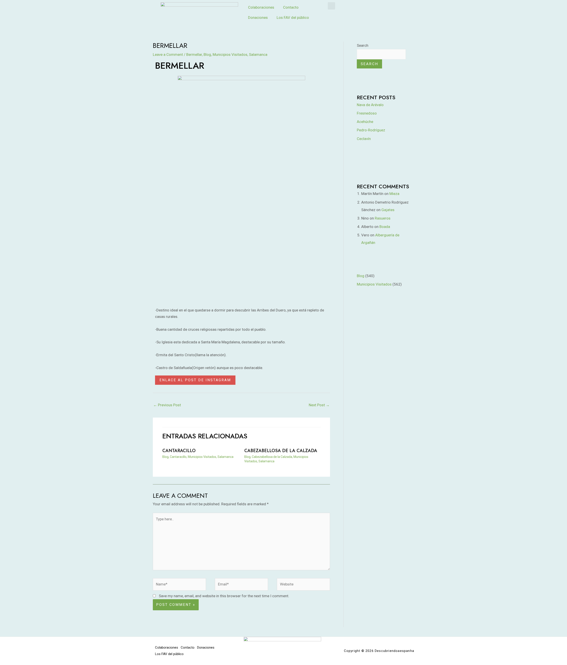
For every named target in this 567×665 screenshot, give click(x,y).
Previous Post (167, 405)
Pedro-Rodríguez (371, 130)
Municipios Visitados (230, 54)
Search (362, 45)
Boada (384, 226)
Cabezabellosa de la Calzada (280, 450)
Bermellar (194, 54)
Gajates (387, 210)
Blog (207, 54)
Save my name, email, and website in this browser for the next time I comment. (224, 596)
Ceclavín (364, 138)
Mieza (394, 193)
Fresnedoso (367, 113)
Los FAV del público (293, 17)
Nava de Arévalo (370, 105)
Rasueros (382, 218)
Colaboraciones (261, 7)
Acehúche (365, 121)
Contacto (291, 7)
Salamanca (258, 54)
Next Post (319, 405)
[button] (331, 6)
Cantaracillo (179, 450)
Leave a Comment (168, 54)
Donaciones (258, 17)
